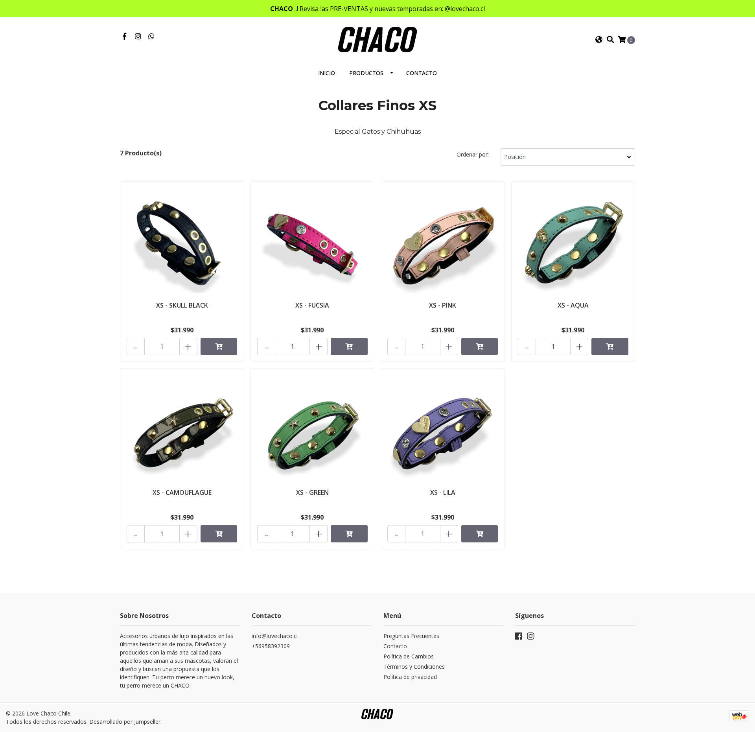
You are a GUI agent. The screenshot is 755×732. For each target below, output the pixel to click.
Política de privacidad (410, 676)
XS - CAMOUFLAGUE (182, 492)
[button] (599, 39)
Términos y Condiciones (414, 666)
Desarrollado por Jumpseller (124, 721)
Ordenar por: (473, 154)
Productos (366, 73)
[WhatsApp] (151, 36)
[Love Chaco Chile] (377, 39)
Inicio (326, 73)
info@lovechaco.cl (275, 636)
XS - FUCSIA (312, 305)
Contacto (421, 73)
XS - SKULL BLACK (182, 305)
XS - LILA (442, 492)
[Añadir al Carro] (219, 346)
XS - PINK (442, 305)
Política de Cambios (408, 656)
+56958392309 (271, 646)
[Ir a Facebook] (124, 36)
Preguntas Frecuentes (411, 636)
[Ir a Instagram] (138, 36)
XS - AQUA (573, 305)
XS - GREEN (312, 492)
